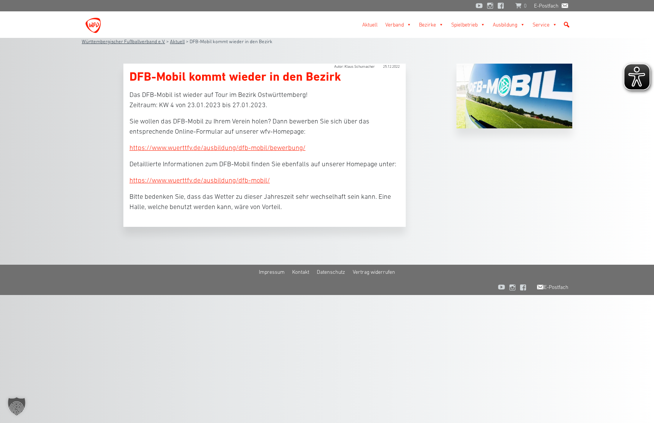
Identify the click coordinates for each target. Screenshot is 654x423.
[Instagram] (490, 5)
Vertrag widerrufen (374, 272)
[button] (566, 24)
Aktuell (370, 25)
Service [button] (541, 25)
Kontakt (300, 272)
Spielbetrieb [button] (464, 25)
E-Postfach (546, 6)
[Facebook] (503, 5)
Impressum (272, 272)
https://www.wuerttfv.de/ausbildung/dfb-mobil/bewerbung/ (217, 147)
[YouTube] (479, 5)
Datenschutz (331, 272)
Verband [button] (394, 25)
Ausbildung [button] (505, 25)
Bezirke (427, 25)
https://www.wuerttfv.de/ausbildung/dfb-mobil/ (199, 180)
